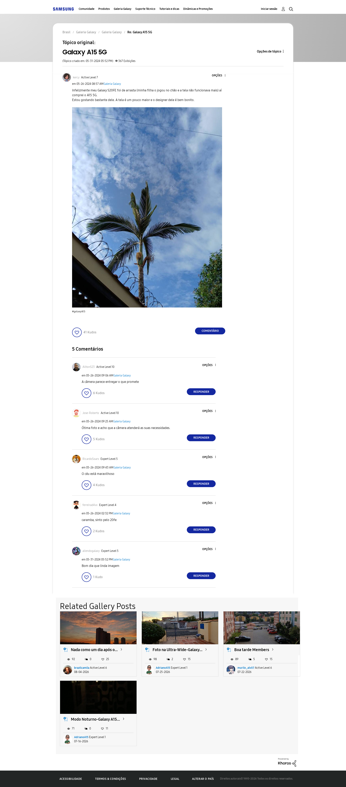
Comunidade (86, 9)
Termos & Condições (110, 779)
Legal (175, 779)
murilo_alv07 (245, 668)
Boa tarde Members (251, 649)
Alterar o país (203, 779)
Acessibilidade (70, 779)
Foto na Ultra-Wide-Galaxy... (177, 649)
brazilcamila (81, 668)
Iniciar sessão (269, 9)
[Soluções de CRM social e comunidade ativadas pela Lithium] (287, 762)
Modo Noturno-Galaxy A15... (95, 719)
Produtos (104, 9)
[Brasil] (63, 9)
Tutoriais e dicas (169, 9)
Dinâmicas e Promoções (198, 9)
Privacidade (148, 779)
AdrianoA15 (163, 668)
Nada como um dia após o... (94, 649)
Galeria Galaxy (122, 9)
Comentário (210, 331)
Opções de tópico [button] (269, 51)
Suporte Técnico (145, 9)
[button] (218, 76)
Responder (201, 392)
